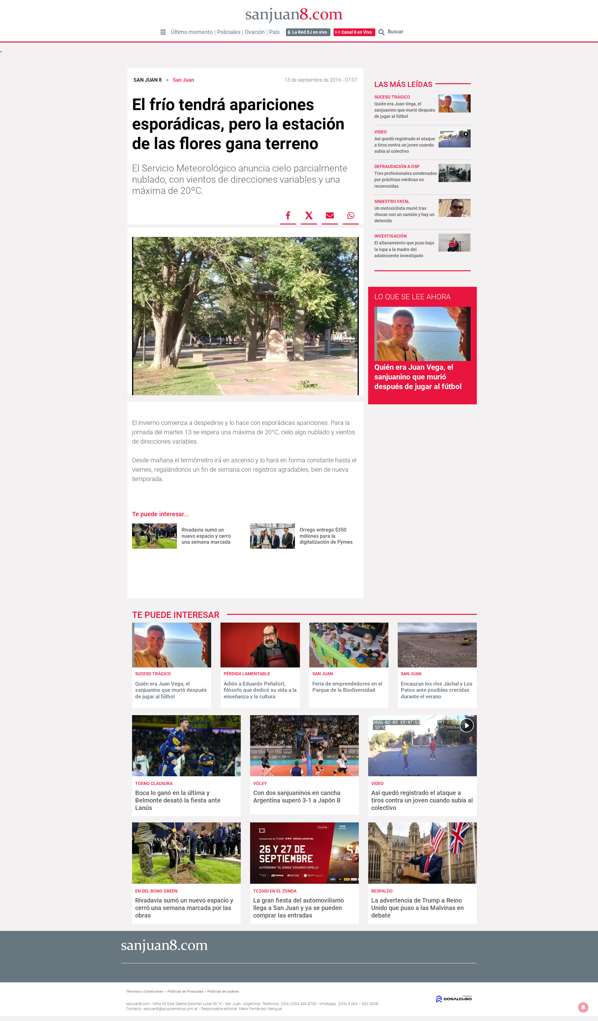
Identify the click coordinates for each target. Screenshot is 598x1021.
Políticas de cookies (223, 992)
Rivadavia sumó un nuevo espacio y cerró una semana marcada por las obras (206, 539)
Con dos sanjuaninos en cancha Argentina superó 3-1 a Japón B (297, 796)
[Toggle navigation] (163, 32)
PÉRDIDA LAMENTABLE (247, 673)
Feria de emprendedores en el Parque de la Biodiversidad (347, 687)
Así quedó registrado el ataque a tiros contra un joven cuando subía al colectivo (404, 145)
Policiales (228, 32)
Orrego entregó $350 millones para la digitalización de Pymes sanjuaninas (326, 539)
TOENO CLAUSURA (154, 783)
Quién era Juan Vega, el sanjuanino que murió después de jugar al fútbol (404, 110)
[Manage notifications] (583, 1007)
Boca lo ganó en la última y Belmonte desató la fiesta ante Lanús (178, 800)
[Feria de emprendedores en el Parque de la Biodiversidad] (348, 666)
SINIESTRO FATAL (392, 201)
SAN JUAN (322, 673)
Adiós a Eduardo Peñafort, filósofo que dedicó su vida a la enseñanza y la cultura (260, 690)
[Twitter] (309, 215)
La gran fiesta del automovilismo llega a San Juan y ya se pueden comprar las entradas (298, 908)
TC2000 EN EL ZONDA (275, 891)
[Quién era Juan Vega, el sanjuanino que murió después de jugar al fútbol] (171, 666)
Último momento (192, 32)
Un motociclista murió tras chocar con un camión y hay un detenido (404, 214)
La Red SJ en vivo (309, 32)
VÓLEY (260, 783)
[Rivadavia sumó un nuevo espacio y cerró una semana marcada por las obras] (154, 536)
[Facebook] (288, 215)
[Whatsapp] (351, 215)
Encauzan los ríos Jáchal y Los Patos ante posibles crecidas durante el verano (436, 690)
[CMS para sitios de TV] (432, 999)
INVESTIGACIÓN (390, 236)
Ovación (255, 32)
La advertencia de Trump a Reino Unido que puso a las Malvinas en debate (417, 908)
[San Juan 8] (164, 953)
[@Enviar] (330, 215)
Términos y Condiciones (144, 992)
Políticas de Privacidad (185, 992)
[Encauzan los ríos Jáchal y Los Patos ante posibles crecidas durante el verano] (437, 666)
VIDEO (380, 131)
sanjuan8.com (138, 1004)
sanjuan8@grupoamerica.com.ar (170, 1009)
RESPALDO (382, 891)
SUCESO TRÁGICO (392, 96)
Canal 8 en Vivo (356, 32)
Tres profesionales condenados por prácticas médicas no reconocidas (405, 179)
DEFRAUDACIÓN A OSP (397, 166)
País (274, 32)
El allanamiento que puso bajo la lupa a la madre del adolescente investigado (404, 249)
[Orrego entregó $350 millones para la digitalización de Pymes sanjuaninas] (272, 536)
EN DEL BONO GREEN (156, 891)
